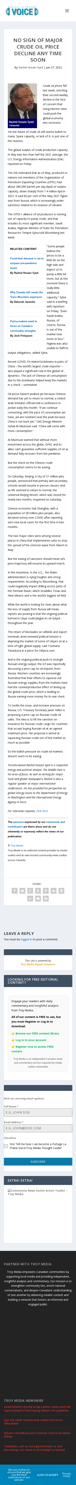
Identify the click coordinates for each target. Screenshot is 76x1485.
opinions (18, 822)
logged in (26, 939)
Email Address (13, 1122)
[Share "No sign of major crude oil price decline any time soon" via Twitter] (22, 891)
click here (42, 811)
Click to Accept (47, 1475)
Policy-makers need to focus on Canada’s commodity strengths (23, 326)
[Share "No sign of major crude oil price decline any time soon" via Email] (38, 898)
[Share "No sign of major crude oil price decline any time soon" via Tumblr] (38, 891)
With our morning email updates (24, 1098)
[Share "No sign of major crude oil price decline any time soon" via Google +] (30, 891)
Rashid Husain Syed (31, 67)
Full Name (11, 1106)
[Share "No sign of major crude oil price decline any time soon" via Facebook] (15, 891)
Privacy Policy (66, 1475)
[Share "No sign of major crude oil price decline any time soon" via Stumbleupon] (30, 898)
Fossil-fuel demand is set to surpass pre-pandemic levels (27, 263)
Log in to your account (31, 1040)
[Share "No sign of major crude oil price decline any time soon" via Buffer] (61, 891)
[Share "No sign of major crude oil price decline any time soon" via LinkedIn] (53, 891)
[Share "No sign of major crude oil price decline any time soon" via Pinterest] (46, 891)
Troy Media (17, 845)
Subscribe (38, 1161)
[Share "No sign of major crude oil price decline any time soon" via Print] (46, 898)
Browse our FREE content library (37, 1033)
